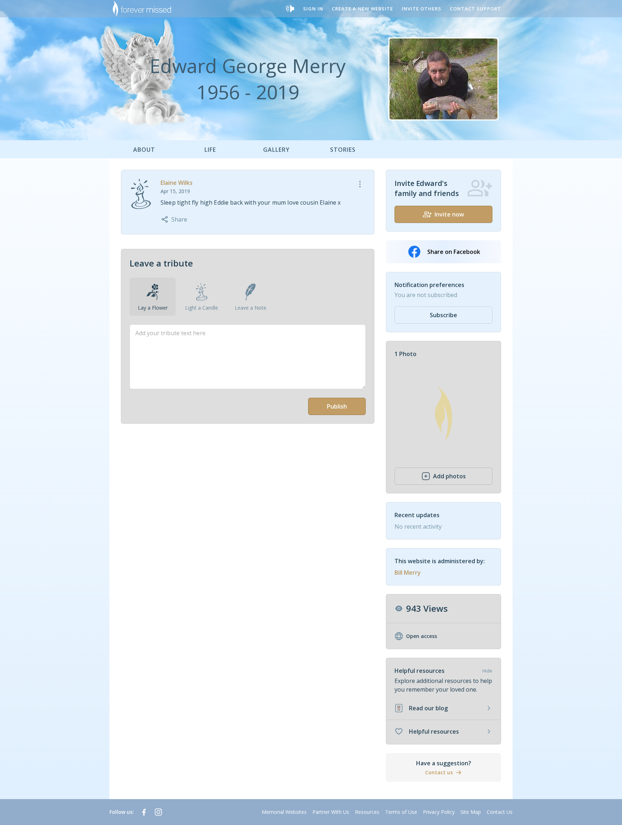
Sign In (313, 8)
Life (210, 150)
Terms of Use (401, 811)
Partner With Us (330, 811)
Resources (367, 811)
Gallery (276, 150)
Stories (343, 150)
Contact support (475, 8)
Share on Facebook (453, 252)
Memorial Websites (284, 811)
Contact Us (500, 811)
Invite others (421, 8)
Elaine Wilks (177, 183)
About (144, 150)
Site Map (470, 811)
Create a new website (362, 8)
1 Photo (405, 354)
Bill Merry (408, 572)
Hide (487, 671)
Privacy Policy (439, 811)
